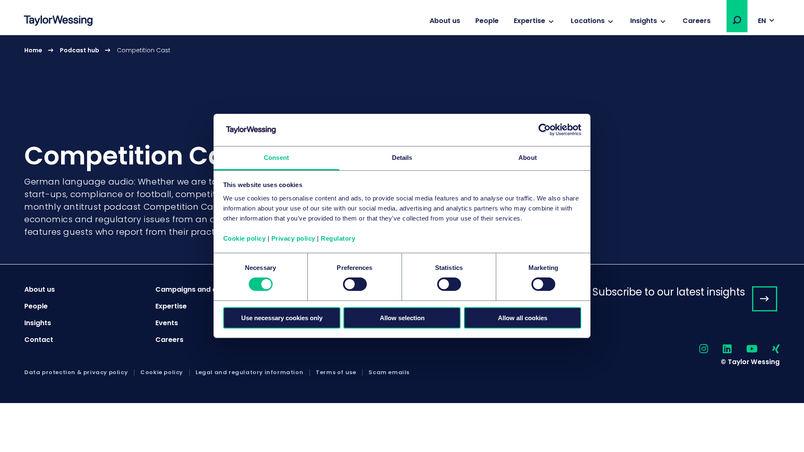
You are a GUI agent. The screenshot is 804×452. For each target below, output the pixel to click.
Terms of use (336, 372)
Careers (697, 21)
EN (762, 21)
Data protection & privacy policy (76, 372)
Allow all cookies (522, 317)
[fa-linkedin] (720, 349)
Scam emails (389, 372)
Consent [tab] (276, 157)
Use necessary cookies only (281, 317)
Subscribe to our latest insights (669, 292)
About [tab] (527, 157)
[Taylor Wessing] (58, 21)
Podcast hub (79, 50)
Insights (643, 21)
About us (445, 21)
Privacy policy (293, 238)
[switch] (355, 284)
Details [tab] (402, 157)
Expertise (529, 21)
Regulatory (338, 238)
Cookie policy (244, 238)
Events (166, 323)
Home (33, 50)
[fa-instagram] (696, 349)
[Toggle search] (737, 20)
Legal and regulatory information (249, 372)
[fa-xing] (769, 349)
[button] (737, 20)
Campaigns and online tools (203, 289)
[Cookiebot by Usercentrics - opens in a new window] (544, 129)
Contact (38, 339)
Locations (588, 21)
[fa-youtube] (745, 349)
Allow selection (402, 317)
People (487, 21)
